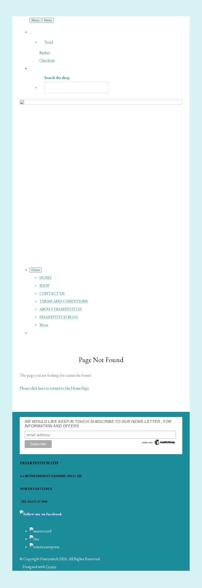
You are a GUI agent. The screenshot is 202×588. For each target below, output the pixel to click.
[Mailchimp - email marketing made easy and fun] (158, 444)
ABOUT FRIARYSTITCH (60, 309)
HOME (45, 277)
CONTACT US (52, 293)
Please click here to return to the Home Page (54, 388)
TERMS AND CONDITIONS (63, 301)
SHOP (44, 285)
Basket (44, 52)
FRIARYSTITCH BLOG (58, 317)
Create (51, 566)
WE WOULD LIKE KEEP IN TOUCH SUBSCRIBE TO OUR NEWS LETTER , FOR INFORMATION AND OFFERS (98, 423)
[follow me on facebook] (41, 514)
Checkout (47, 60)
